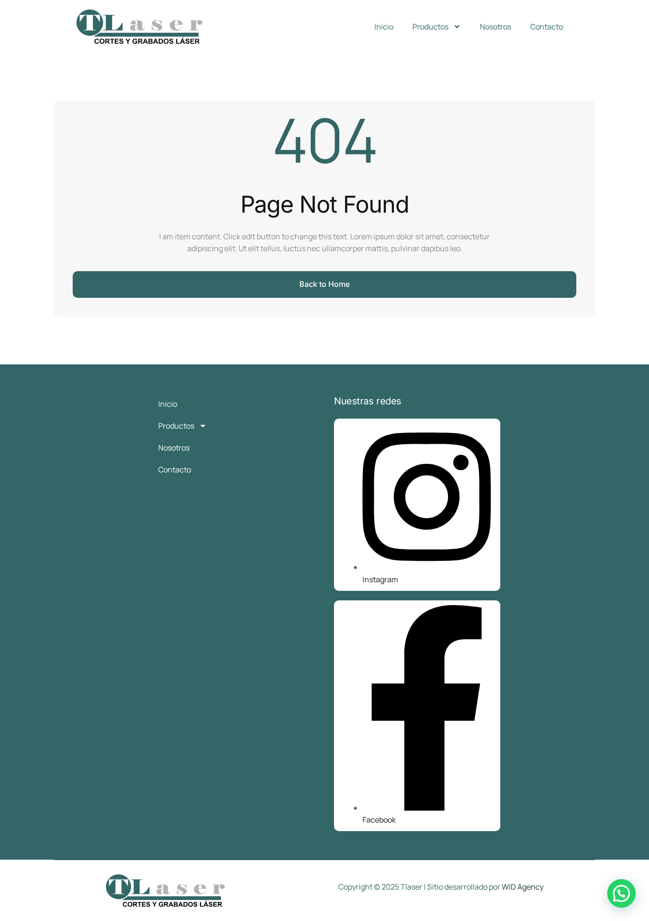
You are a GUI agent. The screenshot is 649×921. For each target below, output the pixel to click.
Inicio (383, 26)
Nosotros (495, 26)
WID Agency (523, 887)
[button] (621, 893)
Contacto (546, 26)
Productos (430, 26)
